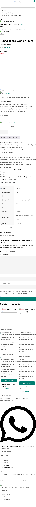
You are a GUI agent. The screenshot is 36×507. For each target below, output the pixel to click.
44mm (12, 179)
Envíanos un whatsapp (6, 446)
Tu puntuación (4, 252)
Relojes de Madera (8, 13)
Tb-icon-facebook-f (19, 446)
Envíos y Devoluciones (9, 457)
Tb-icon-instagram (30, 446)
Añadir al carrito (4, 51)
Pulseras (5, 462)
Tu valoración (4, 254)
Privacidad (6, 499)
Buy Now (16, 137)
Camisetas (6, 465)
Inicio (4, 10)
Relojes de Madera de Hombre (12, 15)
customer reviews (5, 44)
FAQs (4, 496)
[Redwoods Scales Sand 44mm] (9, 317)
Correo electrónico (5, 283)
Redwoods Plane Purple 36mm (27, 388)
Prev (1, 19)
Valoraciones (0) (8, 227)
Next (1, 26)
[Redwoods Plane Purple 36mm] (27, 318)
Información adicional (10, 183)
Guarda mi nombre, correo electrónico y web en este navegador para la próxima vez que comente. (18, 292)
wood (15, 179)
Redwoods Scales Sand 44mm (9, 385)
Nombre (3, 276)
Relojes (5, 460)
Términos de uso (8, 467)
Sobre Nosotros (7, 494)
